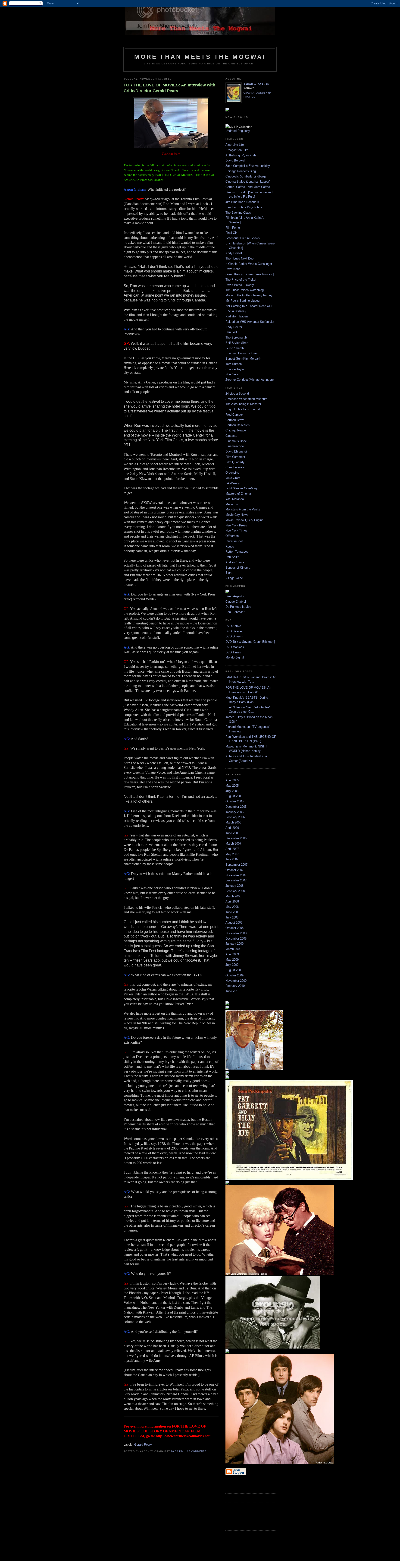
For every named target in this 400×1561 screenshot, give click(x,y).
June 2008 (232, 912)
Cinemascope (234, 446)
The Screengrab (236, 337)
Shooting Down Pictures (241, 353)
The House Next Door (239, 258)
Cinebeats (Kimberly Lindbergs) (246, 176)
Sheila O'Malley (235, 311)
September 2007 (236, 864)
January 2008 (234, 885)
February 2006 (235, 817)
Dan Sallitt (232, 332)
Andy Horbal (233, 253)
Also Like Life (234, 144)
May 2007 (232, 854)
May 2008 (232, 907)
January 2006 (234, 812)
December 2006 (236, 838)
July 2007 (231, 859)
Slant (228, 572)
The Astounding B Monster (243, 404)
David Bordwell (235, 160)
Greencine (232, 472)
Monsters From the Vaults (242, 509)
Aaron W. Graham (256, 84)
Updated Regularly (237, 131)
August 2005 (233, 796)
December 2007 (236, 880)
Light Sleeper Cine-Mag (241, 488)
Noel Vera (231, 374)
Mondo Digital (234, 657)
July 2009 (231, 964)
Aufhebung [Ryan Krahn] (241, 155)
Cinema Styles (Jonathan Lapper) (247, 181)
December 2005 (236, 806)
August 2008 (233, 922)
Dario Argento (234, 596)
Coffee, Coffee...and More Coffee (247, 187)
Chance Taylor (235, 369)
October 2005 (234, 801)
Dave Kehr (232, 269)
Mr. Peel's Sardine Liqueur (242, 300)
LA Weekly (232, 483)
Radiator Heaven (236, 316)
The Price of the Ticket (240, 279)
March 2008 (233, 896)
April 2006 (232, 828)
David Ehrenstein (236, 451)
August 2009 (233, 970)
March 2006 (233, 822)
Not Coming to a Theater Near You (248, 306)
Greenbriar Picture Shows (242, 238)
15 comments (196, 1451)
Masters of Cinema (238, 493)
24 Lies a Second (237, 393)
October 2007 (234, 870)
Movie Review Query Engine (244, 520)
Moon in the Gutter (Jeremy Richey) (249, 295)
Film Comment (235, 457)
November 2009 (236, 980)
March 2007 (233, 843)
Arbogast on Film (236, 150)
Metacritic (232, 504)
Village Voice (234, 578)
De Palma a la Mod (238, 606)
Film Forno (232, 227)
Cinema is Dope (236, 441)
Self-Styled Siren (236, 343)
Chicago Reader (236, 430)
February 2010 (235, 986)
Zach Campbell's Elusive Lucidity (247, 166)
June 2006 (232, 833)
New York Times (236, 530)
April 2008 (232, 901)
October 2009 (234, 975)
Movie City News (236, 514)
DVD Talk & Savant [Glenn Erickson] (250, 641)
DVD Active (233, 626)
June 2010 (232, 991)
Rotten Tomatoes (236, 551)
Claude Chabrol (235, 601)
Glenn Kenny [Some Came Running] (249, 274)
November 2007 (236, 875)
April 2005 (232, 780)
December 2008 (236, 938)
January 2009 (234, 943)
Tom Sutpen (233, 364)
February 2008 (235, 891)
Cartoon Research (237, 425)
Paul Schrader (234, 612)
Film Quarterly (234, 462)
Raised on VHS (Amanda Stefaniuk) (249, 321)
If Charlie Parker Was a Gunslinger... (250, 264)
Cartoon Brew (234, 420)
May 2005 (232, 785)
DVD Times (233, 652)
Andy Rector (233, 327)
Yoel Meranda (234, 499)
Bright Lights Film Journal (242, 409)
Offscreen (232, 536)
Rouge (229, 546)
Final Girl (231, 232)
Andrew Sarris (234, 562)
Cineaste (231, 435)
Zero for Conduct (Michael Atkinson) (249, 379)
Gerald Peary (143, 1444)
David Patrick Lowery (239, 285)
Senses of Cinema (237, 567)
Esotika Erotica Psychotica (243, 207)
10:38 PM (177, 1451)
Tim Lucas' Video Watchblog (244, 290)
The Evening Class (238, 212)
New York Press (236, 525)
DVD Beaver (233, 631)
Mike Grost (232, 478)
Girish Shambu (235, 348)
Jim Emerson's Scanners (242, 202)
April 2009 (232, 954)
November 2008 (236, 933)
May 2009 (232, 959)
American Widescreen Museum (246, 399)
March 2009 (233, 949)
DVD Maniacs (234, 647)
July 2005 (231, 791)
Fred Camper (234, 414)
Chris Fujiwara (234, 467)
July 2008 (231, 917)
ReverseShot (234, 541)
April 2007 (232, 849)
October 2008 (234, 928)
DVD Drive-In (234, 636)
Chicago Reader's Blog (240, 171)
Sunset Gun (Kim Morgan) (242, 358)
